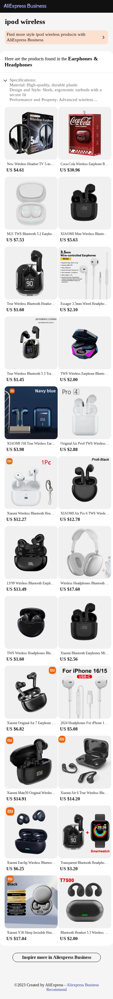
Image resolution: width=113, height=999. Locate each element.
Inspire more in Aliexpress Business (56, 957)
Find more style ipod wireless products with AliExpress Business (46, 37)
